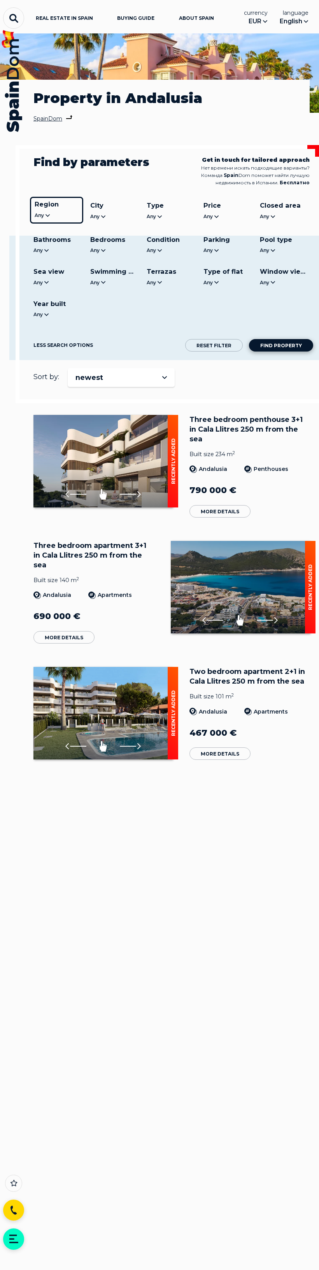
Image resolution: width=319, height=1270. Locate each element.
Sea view (48, 271)
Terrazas (161, 271)
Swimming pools (115, 271)
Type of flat (223, 271)
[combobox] (56, 216)
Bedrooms (107, 239)
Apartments (115, 594)
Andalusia (213, 468)
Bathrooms (52, 239)
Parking (216, 239)
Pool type (276, 239)
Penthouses (271, 468)
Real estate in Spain (64, 18)
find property (281, 345)
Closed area (280, 205)
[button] (75, 494)
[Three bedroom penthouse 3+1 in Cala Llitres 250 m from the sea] (102, 461)
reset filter (213, 345)
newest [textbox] (89, 377)
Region (47, 204)
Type (155, 205)
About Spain (196, 18)
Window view (283, 271)
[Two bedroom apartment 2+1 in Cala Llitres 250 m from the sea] (102, 713)
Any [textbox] (39, 215)
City (96, 205)
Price (212, 205)
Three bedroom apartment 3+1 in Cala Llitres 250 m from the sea (89, 555)
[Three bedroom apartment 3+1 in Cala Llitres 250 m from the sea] (240, 587)
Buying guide (135, 18)
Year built (49, 304)
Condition (163, 239)
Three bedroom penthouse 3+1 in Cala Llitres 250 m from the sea (246, 429)
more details (220, 511)
